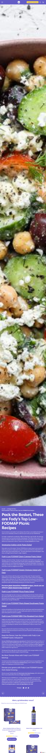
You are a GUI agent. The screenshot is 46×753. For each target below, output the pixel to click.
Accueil (3, 509)
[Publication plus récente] (43, 693)
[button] (40, 2)
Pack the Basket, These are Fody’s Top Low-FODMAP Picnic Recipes (18, 510)
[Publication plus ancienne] (3, 693)
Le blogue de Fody (11, 509)
